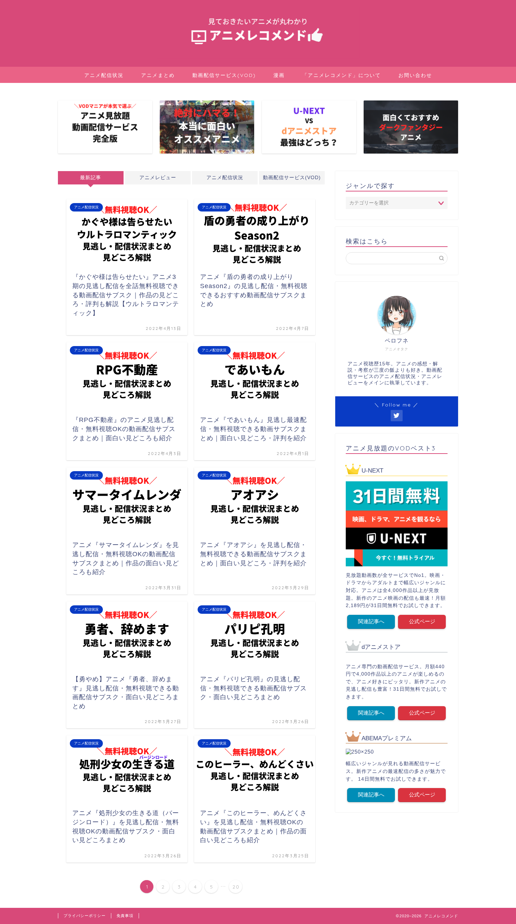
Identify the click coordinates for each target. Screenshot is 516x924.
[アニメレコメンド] (258, 57)
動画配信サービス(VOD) (224, 75)
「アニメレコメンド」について (341, 75)
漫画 (279, 75)
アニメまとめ (158, 75)
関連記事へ (371, 621)
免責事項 (125, 915)
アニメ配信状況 (104, 75)
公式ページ (422, 621)
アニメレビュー (157, 177)
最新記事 (90, 177)
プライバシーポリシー (85, 915)
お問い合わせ (415, 75)
